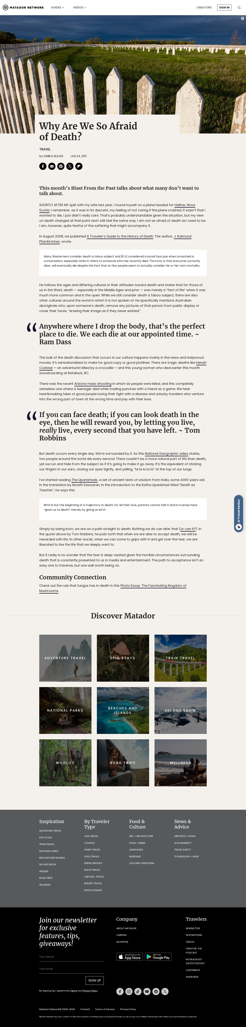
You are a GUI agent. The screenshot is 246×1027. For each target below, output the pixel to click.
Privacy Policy (144, 537)
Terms (128, 537)
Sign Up (158, 529)
